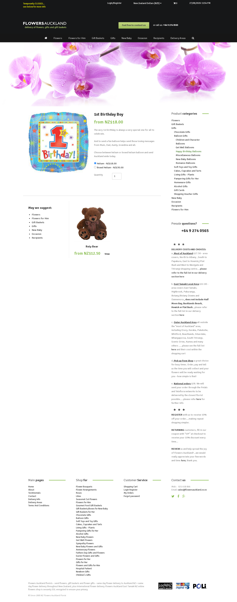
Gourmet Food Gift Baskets (89, 505)
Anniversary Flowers (85, 549)
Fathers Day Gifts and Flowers (90, 552)
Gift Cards (179, 190)
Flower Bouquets (84, 486)
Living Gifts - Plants (184, 174)
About (31, 489)
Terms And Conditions (38, 505)
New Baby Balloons (186, 159)
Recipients (158, 38)
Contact (32, 496)
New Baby (127, 38)
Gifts (113, 38)
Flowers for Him (77, 38)
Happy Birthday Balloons (188, 151)
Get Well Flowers (84, 540)
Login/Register (114, 3)
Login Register (130, 489)
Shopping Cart (131, 486)
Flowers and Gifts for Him (88, 565)
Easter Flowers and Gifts (87, 556)
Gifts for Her (81, 562)
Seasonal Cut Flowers (86, 499)
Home (31, 486)
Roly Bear (92, 246)
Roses (79, 493)
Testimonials (34, 493)
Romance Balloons (185, 163)
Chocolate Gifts (182, 132)
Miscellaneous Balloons (188, 155)
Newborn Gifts (83, 571)
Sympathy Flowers (85, 543)
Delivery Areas (178, 38)
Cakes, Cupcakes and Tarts (187, 170)
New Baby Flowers (85, 537)
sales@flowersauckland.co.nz (192, 489)
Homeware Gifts (182, 182)
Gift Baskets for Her (85, 512)
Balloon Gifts (181, 135)
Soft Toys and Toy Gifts (185, 167)
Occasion (142, 38)
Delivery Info (34, 499)
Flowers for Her (83, 559)
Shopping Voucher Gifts (186, 194)
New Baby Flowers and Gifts (89, 546)
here (181, 276)
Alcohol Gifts (181, 186)
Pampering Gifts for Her (186, 178)
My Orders (129, 493)
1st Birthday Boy (108, 114)
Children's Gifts (83, 575)
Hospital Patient (84, 568)
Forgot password (132, 496)
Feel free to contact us (134, 25)
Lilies (78, 496)
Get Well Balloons (185, 147)
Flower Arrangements (86, 489)
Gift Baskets (98, 38)
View (107, 254)
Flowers (57, 38)
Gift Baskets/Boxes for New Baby (92, 508)
